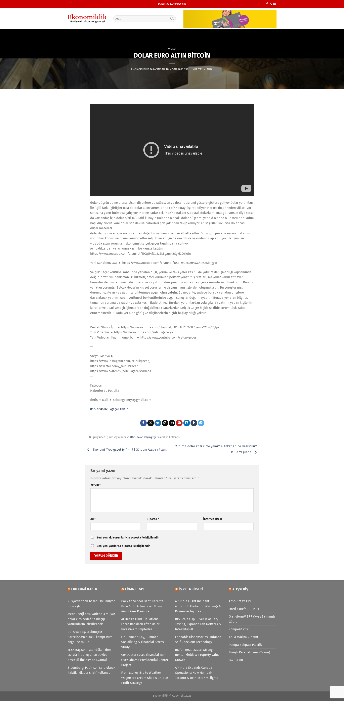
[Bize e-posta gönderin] (274, 3)
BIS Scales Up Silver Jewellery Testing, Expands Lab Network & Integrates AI (198, 624)
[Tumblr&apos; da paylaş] (194, 423)
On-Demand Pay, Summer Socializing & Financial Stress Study (142, 642)
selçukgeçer (150, 437)
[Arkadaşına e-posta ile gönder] (172, 423)
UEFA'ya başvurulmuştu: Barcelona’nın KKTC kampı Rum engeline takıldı (89, 637)
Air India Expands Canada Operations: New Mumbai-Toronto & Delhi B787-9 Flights (196, 673)
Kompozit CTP (238, 629)
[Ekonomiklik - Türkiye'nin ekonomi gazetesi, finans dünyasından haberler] (87, 18)
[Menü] (69, 4)
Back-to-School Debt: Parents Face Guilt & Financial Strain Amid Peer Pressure (142, 606)
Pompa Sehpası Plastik (245, 645)
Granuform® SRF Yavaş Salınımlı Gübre (252, 619)
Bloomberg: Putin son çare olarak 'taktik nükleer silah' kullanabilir (91, 670)
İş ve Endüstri (191, 589)
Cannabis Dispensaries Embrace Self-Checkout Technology (198, 639)
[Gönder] (172, 18)
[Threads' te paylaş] (165, 423)
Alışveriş (240, 589)
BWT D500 (236, 660)
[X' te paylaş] (150, 423)
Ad (93, 519)
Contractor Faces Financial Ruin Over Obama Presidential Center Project (144, 660)
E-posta (153, 519)
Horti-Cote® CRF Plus (244, 609)
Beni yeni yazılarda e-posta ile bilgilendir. (123, 546)
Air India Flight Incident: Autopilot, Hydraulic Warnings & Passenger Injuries (198, 606)
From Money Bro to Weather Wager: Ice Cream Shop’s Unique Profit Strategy (144, 678)
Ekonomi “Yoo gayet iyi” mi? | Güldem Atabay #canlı (130, 450)
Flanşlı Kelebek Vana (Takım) (249, 652)
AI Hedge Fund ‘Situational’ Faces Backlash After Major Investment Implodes (140, 624)
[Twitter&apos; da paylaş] (157, 423)
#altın (124, 409)
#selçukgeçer (109, 409)
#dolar (95, 409)
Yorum (95, 485)
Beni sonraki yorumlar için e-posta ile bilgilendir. (128, 537)
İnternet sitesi (212, 519)
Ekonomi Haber (84, 589)
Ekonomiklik (140, 69)
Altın (132, 437)
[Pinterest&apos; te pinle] (179, 423)
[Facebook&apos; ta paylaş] (143, 423)
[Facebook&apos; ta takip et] (267, 3)
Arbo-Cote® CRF (240, 601)
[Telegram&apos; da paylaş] (201, 423)
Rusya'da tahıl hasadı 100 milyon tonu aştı (91, 603)
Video (172, 48)
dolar (140, 437)
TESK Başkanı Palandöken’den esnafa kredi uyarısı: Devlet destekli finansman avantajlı (89, 655)
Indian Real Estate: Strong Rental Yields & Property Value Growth (197, 655)
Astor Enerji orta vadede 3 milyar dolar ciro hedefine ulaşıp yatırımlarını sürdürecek (91, 619)
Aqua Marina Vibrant (243, 637)
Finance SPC (135, 589)
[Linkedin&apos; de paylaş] (186, 423)
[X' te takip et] (271, 3)
